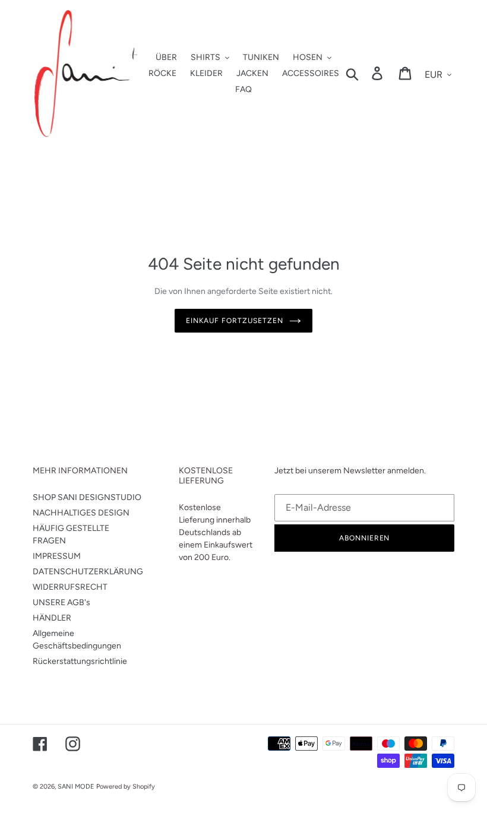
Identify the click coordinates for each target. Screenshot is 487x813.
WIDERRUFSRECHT (70, 587)
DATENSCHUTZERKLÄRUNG (88, 572)
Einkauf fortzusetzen (234, 321)
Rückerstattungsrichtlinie (80, 661)
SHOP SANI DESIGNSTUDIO (87, 497)
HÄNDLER (52, 618)
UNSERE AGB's (61, 602)
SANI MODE (76, 786)
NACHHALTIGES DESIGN (81, 513)
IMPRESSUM (57, 556)
